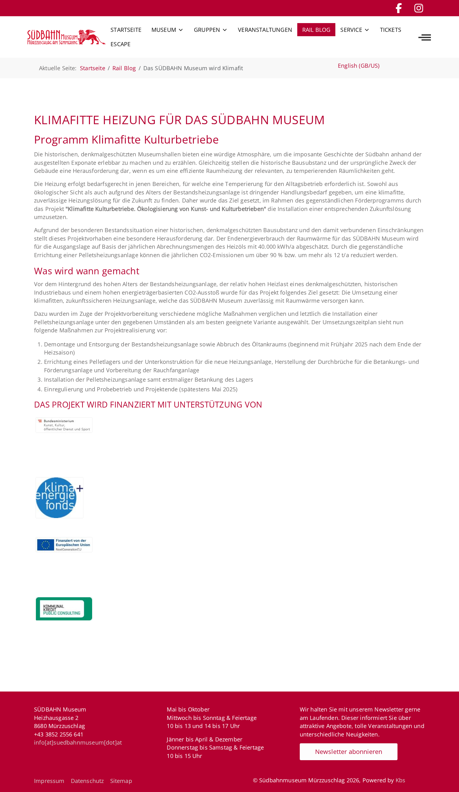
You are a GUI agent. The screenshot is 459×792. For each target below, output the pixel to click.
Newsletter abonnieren (349, 751)
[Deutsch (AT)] (66, 37)
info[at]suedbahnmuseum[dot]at (78, 742)
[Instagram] (418, 8)
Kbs (401, 780)
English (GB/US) (359, 65)
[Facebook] (398, 8)
